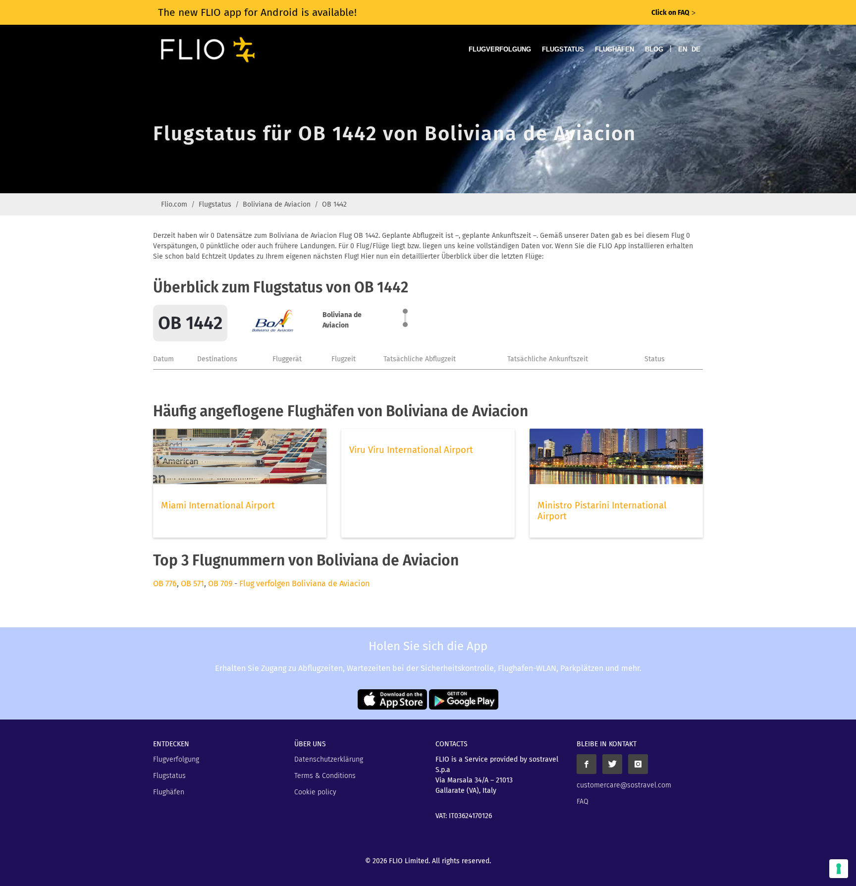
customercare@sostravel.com (624, 785)
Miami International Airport (218, 505)
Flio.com (174, 204)
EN (682, 49)
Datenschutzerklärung (328, 759)
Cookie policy (315, 792)
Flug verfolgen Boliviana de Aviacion (304, 583)
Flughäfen (614, 49)
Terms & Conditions (325, 776)
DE (696, 49)
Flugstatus (563, 49)
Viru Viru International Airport (411, 449)
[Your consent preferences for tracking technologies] (838, 868)
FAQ (582, 801)
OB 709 (220, 583)
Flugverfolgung (500, 49)
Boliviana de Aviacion (277, 204)
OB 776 (165, 583)
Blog (654, 49)
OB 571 (192, 583)
